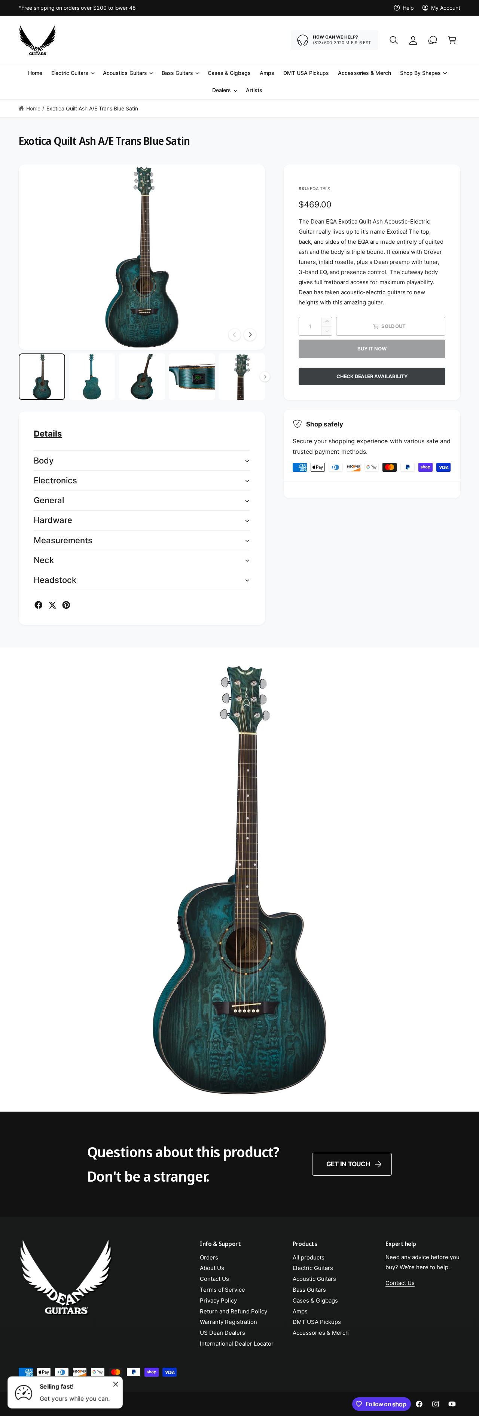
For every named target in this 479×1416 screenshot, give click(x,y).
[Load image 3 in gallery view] (142, 376)
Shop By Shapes (420, 73)
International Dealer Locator (237, 1343)
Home (33, 108)
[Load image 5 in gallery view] (242, 376)
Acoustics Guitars (125, 73)
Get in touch (348, 1164)
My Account (445, 7)
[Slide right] (250, 335)
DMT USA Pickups (317, 1321)
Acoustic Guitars (314, 1278)
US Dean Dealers (222, 1332)
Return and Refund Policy (233, 1311)
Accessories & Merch (321, 1332)
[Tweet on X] (52, 605)
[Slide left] (235, 335)
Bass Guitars (177, 73)
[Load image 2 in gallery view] (92, 376)
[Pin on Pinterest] (66, 605)
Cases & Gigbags (315, 1300)
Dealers (221, 90)
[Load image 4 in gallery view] (192, 376)
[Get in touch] (432, 40)
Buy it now (371, 349)
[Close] (115, 1384)
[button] (393, 40)
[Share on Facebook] (38, 605)
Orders (209, 1257)
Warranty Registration (228, 1321)
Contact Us (214, 1278)
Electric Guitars (69, 73)
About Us (212, 1267)
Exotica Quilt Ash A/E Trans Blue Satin (92, 108)
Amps (300, 1311)
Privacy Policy (218, 1300)
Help (408, 7)
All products (308, 1257)
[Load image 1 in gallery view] (42, 376)
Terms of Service (222, 1289)
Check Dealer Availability (372, 376)
